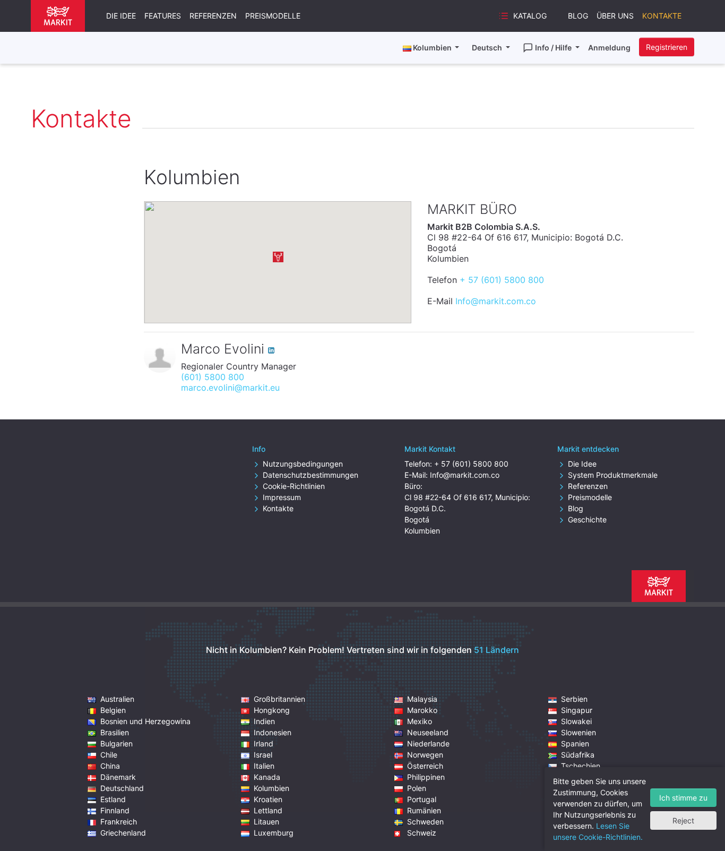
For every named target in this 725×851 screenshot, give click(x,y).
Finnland (115, 810)
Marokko (422, 710)
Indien (264, 721)
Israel (263, 754)
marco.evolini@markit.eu (230, 387)
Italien (264, 765)
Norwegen (425, 754)
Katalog (530, 15)
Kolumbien (271, 788)
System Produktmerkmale (613, 474)
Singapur (576, 710)
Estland (113, 799)
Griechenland (123, 832)
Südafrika (577, 754)
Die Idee (121, 15)
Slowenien (578, 732)
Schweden (425, 821)
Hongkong (272, 710)
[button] (278, 257)
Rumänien (424, 810)
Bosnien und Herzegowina (145, 721)
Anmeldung (609, 47)
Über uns (615, 15)
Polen (416, 788)
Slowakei (576, 721)
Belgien (113, 710)
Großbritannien (279, 698)
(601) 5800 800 (212, 377)
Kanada (267, 776)
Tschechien (580, 765)
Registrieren (666, 46)
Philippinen (426, 776)
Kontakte (661, 15)
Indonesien (272, 732)
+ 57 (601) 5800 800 (502, 279)
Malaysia (422, 698)
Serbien (574, 698)
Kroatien (268, 799)
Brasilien (114, 732)
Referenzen (213, 15)
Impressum (282, 497)
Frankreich (118, 821)
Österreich (425, 765)
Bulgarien (116, 743)
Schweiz (421, 832)
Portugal (421, 799)
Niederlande (428, 743)
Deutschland (122, 788)
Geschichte (587, 519)
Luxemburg (274, 832)
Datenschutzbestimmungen (310, 474)
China (110, 765)
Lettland (268, 810)
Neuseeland (427, 732)
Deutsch (488, 47)
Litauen (266, 821)
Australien (117, 698)
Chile (108, 754)
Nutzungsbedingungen (303, 463)
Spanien (575, 743)
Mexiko (419, 721)
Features (162, 15)
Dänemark (118, 776)
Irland (263, 743)
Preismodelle (272, 15)
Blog (578, 15)
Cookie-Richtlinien (294, 486)
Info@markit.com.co (495, 301)
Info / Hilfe (554, 47)
